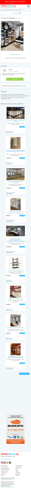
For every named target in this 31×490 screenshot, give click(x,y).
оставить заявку (23, 85)
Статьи (2, 475)
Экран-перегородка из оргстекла (15, 327)
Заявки (16, 469)
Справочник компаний (5, 469)
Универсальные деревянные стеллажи (15, 182)
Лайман (10, 69)
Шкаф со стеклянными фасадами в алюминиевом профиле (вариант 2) (15, 151)
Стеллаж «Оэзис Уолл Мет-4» (15, 270)
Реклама (17, 471)
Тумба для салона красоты (15, 299)
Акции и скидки (4, 472)
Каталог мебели (4, 465)
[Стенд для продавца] (12, 50)
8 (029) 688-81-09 (9, 193)
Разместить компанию (6, 459)
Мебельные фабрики (5, 468)
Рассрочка (17, 468)
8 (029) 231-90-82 (9, 132)
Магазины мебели (4, 466)
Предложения (18, 474)
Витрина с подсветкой (15, 211)
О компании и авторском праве (6, 479)
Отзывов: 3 (16, 71)
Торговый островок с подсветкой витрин (15, 121)
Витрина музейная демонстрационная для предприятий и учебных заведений (15, 240)
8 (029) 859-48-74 (9, 369)
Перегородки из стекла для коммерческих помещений (15, 357)
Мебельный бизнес (19, 465)
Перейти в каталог (24, 373)
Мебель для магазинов (17, 9)
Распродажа (3, 474)
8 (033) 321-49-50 (9, 281)
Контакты (17, 475)
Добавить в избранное (15, 54)
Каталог (2, 9)
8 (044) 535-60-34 (9, 163)
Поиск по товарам (4, 471)
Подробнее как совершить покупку (7, 486)
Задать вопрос (15, 79)
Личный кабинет (18, 466)
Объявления (17, 472)
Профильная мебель (8, 9)
